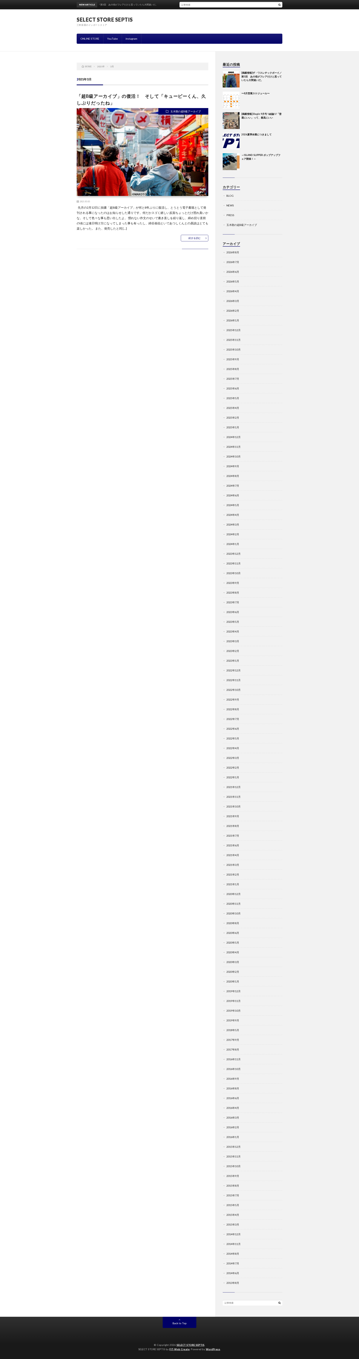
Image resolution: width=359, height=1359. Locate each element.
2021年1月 (232, 884)
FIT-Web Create (179, 1349)
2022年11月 (233, 680)
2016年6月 (232, 1098)
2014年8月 (232, 1253)
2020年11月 (233, 903)
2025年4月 (232, 407)
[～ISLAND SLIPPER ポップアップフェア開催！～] (231, 161)
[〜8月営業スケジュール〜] (231, 100)
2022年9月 (232, 699)
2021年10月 (233, 806)
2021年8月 (232, 825)
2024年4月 (232, 514)
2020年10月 (233, 913)
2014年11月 (233, 1244)
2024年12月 (233, 437)
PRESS (230, 215)
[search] (279, 4)
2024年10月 (233, 456)
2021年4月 (232, 855)
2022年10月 (233, 689)
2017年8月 (232, 1049)
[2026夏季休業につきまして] (231, 141)
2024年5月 (232, 505)
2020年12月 (233, 894)
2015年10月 (233, 1166)
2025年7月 (232, 378)
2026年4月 (232, 291)
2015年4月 (232, 1214)
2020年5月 (232, 942)
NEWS (230, 205)
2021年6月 (232, 845)
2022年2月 (232, 767)
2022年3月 (232, 757)
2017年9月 (232, 1039)
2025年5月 (232, 398)
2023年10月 (233, 573)
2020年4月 (232, 952)
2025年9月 (232, 359)
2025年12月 (233, 330)
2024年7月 (232, 485)
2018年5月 (232, 1030)
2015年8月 (232, 1185)
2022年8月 (232, 709)
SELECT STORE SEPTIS (105, 19)
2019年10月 (233, 1010)
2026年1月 (232, 320)
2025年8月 (232, 369)
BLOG (230, 195)
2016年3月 (232, 1117)
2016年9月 (232, 1078)
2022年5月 (232, 738)
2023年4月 (232, 631)
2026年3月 (232, 300)
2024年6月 (232, 495)
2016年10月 (233, 1069)
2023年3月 (232, 641)
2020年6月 (232, 932)
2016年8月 (232, 1088)
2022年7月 (232, 719)
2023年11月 (233, 563)
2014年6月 (232, 1273)
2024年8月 (232, 475)
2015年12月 (233, 1146)
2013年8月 (232, 1282)
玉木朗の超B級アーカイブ (185, 111)
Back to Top (180, 1323)
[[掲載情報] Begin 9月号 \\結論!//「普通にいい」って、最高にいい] (231, 120)
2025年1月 (232, 427)
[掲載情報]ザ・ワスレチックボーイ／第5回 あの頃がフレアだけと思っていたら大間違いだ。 (261, 76)
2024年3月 (232, 524)
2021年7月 (232, 835)
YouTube (112, 38)
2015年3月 (232, 1224)
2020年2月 (232, 971)
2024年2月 (232, 534)
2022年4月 (232, 748)
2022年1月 (232, 777)
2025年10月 (233, 349)
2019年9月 (232, 1020)
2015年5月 (232, 1205)
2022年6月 (232, 728)
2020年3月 (232, 962)
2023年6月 (232, 612)
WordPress (213, 1349)
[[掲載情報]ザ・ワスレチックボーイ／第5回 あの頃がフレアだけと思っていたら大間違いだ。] (231, 79)
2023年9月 (232, 582)
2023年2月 (232, 650)
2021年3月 (232, 864)
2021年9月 (232, 816)
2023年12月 (233, 553)
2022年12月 (233, 670)
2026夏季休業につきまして (256, 134)
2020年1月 (232, 981)
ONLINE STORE (89, 38)
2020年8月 (232, 923)
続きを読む (194, 238)
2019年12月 (233, 991)
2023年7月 (232, 602)
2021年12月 (233, 787)
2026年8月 (232, 252)
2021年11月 (233, 796)
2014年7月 (232, 1263)
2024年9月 (232, 466)
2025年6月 (232, 388)
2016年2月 (232, 1127)
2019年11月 (233, 1000)
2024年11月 (233, 446)
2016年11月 (233, 1059)
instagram (131, 38)
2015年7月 (232, 1195)
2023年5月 (232, 621)
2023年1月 (232, 660)
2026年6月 (232, 271)
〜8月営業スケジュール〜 (255, 93)
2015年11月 (233, 1156)
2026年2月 (232, 310)
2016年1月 (232, 1137)
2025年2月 (232, 417)
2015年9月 (232, 1175)
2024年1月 (232, 544)
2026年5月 (232, 281)
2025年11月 (233, 339)
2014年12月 (233, 1234)
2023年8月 (232, 592)
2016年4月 (232, 1107)
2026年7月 (232, 262)
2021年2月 (232, 874)
